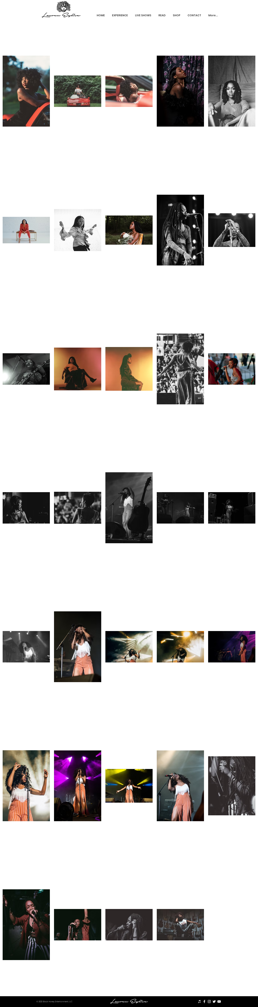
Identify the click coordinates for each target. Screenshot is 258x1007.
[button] (119, 15)
